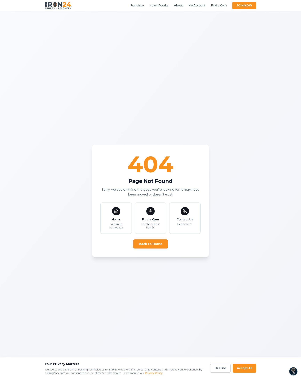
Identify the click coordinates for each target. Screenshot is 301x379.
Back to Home (150, 244)
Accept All (244, 368)
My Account (196, 5)
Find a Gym (219, 5)
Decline (220, 368)
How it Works (158, 5)
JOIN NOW (244, 5)
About (178, 5)
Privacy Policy (154, 373)
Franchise (137, 5)
